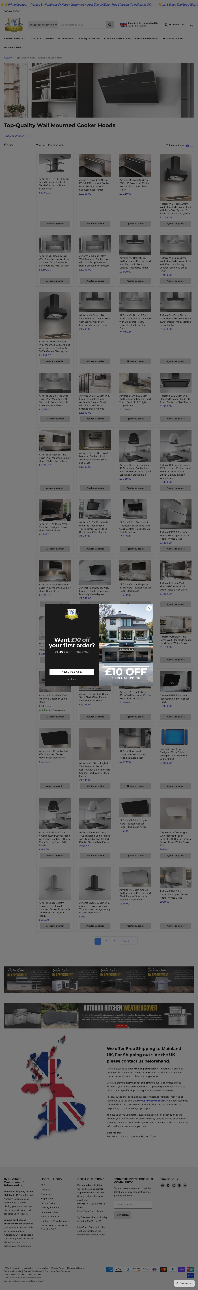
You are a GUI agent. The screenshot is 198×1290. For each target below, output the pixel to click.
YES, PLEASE (72, 671)
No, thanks (72, 679)
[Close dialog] (149, 608)
